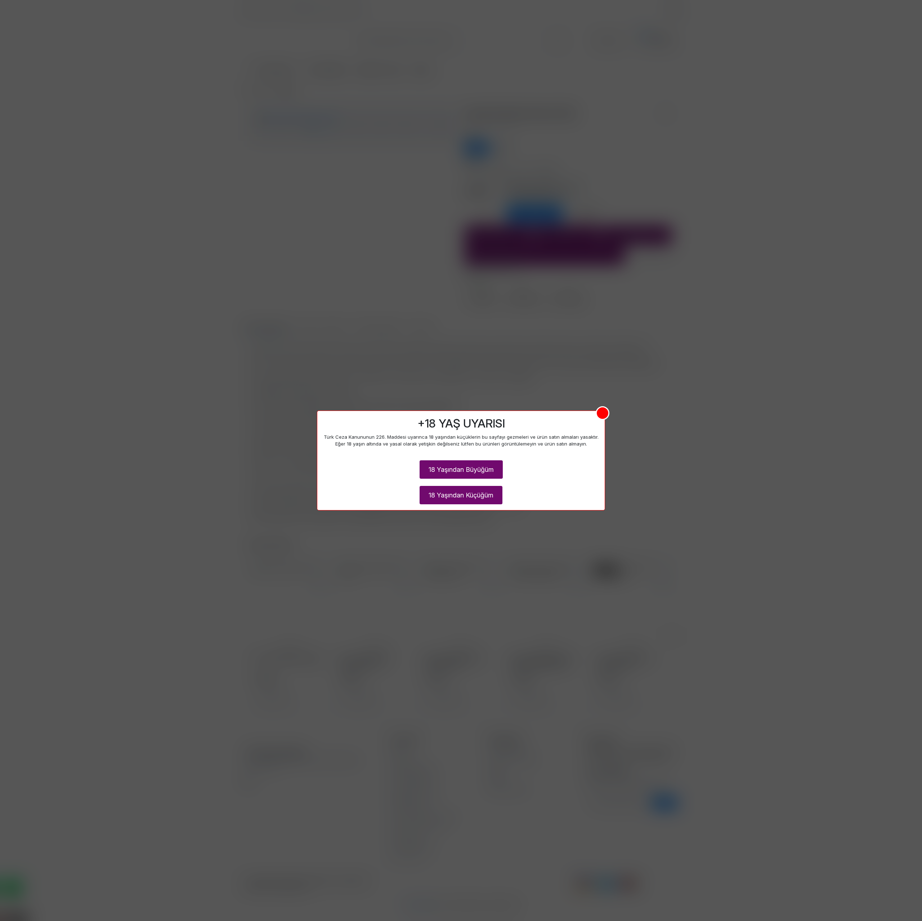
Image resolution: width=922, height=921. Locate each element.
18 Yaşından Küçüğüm (461, 495)
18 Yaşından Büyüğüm (461, 469)
